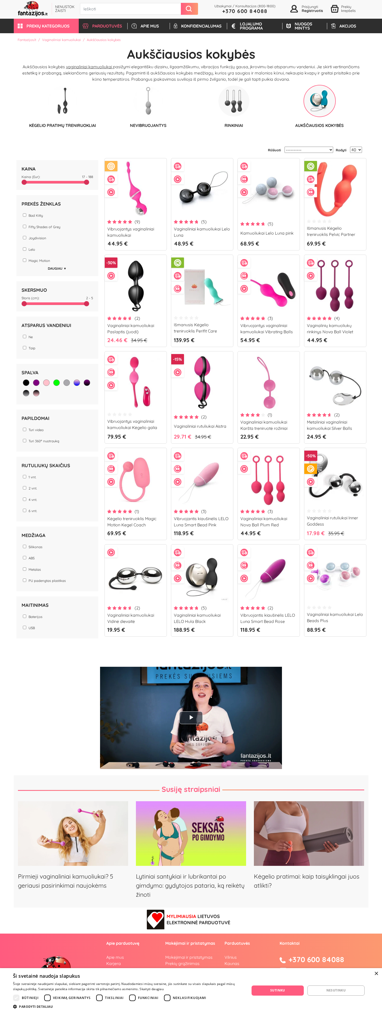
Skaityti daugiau (152, 989)
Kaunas (232, 963)
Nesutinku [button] (336, 990)
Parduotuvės (237, 943)
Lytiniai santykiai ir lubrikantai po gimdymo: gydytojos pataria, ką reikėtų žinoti (190, 885)
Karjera (113, 963)
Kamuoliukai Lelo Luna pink (267, 233)
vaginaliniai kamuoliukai (89, 66)
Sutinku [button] (277, 990)
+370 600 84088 (245, 11)
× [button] (376, 974)
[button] (46, 26)
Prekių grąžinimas (182, 963)
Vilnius (231, 957)
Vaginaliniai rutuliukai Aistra (200, 426)
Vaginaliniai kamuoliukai (61, 40)
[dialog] (191, 990)
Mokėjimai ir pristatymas (189, 957)
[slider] (24, 182)
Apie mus (115, 957)
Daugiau (57, 268)
